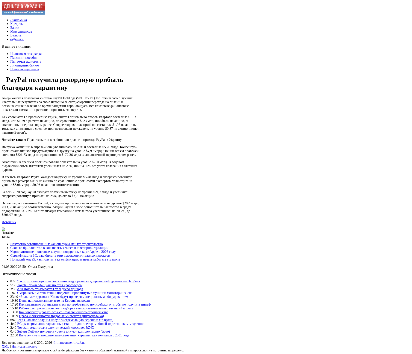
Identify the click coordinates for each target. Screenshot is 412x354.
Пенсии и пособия (23, 57)
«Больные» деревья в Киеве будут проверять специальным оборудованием (73, 296)
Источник (9, 222)
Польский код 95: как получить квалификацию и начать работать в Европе (65, 259)
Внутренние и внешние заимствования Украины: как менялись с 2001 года (74, 335)
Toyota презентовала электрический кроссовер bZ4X (55, 327)
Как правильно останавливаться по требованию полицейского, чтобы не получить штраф (85, 304)
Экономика (18, 20)
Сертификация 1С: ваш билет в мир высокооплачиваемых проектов (60, 255)
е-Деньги (17, 39)
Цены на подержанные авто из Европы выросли (54, 300)
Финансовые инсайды (69, 342)
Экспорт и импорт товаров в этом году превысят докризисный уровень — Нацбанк (78, 281)
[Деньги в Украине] (23, 13)
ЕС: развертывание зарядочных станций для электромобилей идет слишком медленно (80, 323)
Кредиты (16, 24)
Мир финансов (21, 31)
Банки (14, 27)
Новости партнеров (24, 69)
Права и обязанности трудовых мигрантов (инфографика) (61, 316)
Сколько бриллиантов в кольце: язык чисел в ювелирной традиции (59, 248)
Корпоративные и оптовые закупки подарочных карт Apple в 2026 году (63, 251)
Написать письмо (24, 346)
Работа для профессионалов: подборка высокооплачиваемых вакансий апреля (76, 308)
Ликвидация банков (24, 65)
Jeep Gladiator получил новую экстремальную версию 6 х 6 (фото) (65, 320)
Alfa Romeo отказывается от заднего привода (50, 289)
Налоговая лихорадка (26, 54)
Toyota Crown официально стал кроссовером (49, 285)
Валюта (15, 35)
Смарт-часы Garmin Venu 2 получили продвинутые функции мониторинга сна (74, 293)
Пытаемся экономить (25, 61)
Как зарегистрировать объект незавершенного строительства (63, 312)
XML (5, 346)
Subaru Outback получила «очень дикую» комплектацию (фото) (63, 331)
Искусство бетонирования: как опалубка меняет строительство (56, 244)
